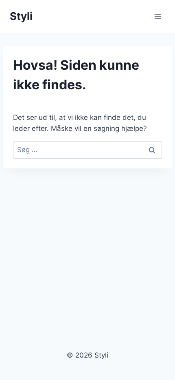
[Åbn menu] (157, 16)
